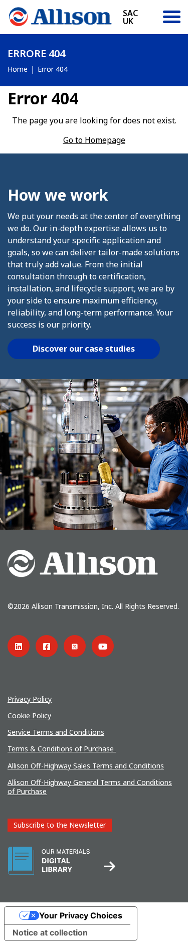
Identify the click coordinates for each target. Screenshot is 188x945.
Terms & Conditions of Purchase (62, 748)
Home (18, 69)
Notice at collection (50, 932)
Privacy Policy (30, 699)
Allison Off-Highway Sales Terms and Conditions (86, 765)
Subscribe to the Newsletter (60, 825)
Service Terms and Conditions (56, 732)
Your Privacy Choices (80, 915)
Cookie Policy (29, 715)
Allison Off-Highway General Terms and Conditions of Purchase (90, 786)
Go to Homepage (94, 139)
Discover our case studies (84, 348)
